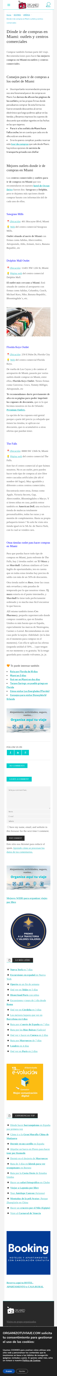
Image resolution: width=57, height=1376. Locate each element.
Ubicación (15, 221)
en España (27, 1143)
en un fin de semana (24, 984)
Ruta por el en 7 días (29, 1024)
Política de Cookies (31, 1360)
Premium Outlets (16, 410)
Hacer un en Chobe (30, 1182)
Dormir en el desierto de (29, 1158)
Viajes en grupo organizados (21, 1321)
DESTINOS (17, 15)
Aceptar (9, 1371)
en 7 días (21, 969)
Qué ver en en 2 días (24, 1051)
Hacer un (30, 1207)
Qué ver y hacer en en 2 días (29, 1035)
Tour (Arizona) (27, 1193)
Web (12, 226)
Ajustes (22, 1371)
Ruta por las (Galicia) (28, 1029)
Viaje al (25, 1213)
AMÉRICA (26, 15)
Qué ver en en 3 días (25, 1009)
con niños (24, 995)
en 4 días (19, 1046)
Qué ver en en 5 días (24, 989)
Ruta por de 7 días (26, 1040)
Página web (16, 273)
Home (9, 15)
